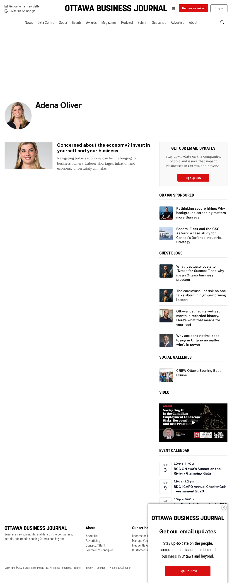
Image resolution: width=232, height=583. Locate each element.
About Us (92, 536)
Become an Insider (144, 536)
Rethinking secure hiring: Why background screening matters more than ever (201, 212)
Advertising (93, 540)
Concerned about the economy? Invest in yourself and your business (103, 148)
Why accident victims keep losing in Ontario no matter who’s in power (198, 340)
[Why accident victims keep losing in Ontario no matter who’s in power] (166, 340)
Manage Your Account (146, 540)
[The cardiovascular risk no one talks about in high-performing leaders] (166, 295)
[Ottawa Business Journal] (116, 8)
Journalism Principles (100, 550)
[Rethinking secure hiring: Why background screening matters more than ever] (166, 213)
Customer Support (144, 550)
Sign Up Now (188, 571)
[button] (222, 23)
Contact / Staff (95, 545)
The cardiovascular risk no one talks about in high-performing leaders (201, 295)
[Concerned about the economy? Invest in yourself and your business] (29, 155)
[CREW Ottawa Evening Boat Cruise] (166, 375)
